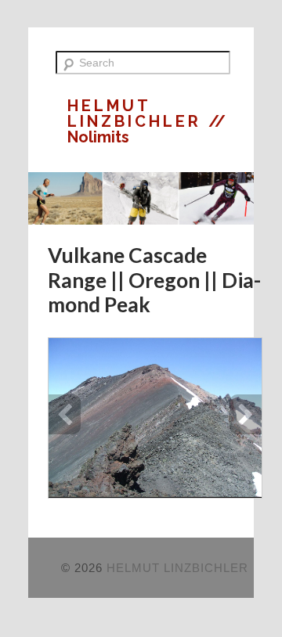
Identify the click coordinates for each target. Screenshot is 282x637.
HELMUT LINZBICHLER (137, 113)
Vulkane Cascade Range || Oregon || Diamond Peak (154, 280)
